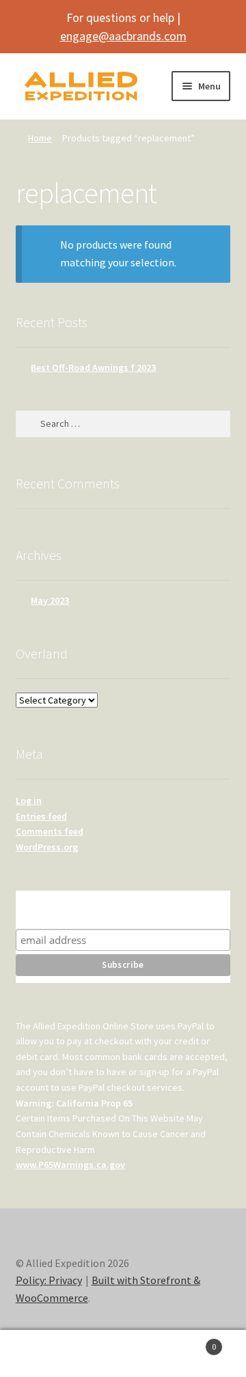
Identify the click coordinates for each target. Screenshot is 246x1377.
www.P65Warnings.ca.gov (70, 1164)
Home (40, 138)
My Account (41, 1354)
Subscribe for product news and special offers (123, 909)
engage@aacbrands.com (123, 36)
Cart (190, 1342)
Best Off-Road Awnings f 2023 (93, 367)
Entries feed (41, 816)
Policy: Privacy (49, 1280)
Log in (29, 800)
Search (123, 1354)
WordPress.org (47, 847)
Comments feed (49, 831)
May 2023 (50, 600)
